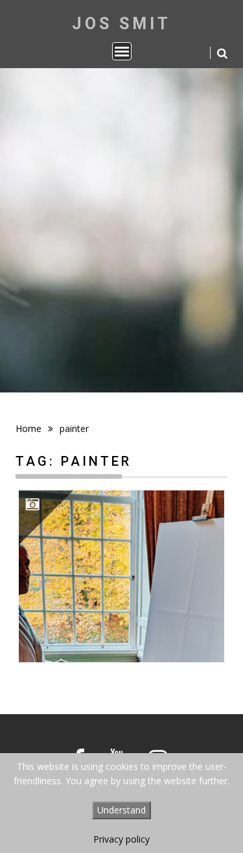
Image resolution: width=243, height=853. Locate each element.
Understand (121, 810)
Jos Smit (121, 23)
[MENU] (122, 51)
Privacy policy (121, 839)
